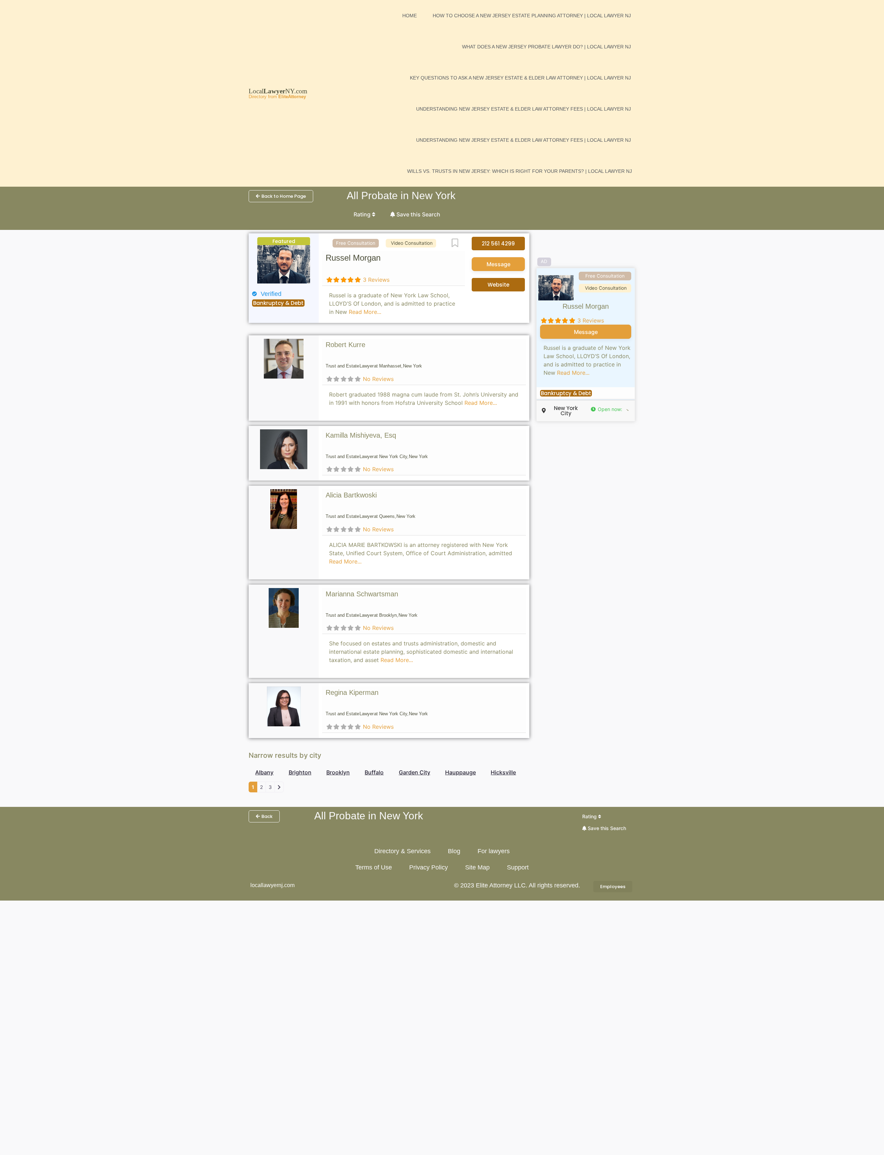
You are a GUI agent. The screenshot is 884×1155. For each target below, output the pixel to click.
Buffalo (374, 772)
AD (544, 261)
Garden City (414, 772)
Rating (363, 214)
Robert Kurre (345, 344)
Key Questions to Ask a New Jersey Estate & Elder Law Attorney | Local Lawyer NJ (520, 78)
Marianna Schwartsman (362, 594)
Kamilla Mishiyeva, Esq (361, 435)
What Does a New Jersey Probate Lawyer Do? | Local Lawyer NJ (546, 46)
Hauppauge (460, 772)
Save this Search (417, 214)
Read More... (365, 311)
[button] (609, 409)
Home (409, 15)
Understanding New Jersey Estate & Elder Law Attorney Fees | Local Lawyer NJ (523, 109)
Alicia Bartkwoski (351, 495)
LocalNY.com (278, 91)
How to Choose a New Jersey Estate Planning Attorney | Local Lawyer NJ (532, 15)
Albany (264, 772)
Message (498, 264)
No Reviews (378, 378)
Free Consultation (355, 243)
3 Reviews (376, 279)
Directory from (277, 96)
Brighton (300, 772)
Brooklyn (338, 772)
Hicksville (503, 772)
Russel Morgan (353, 257)
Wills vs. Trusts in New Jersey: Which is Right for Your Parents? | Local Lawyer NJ (519, 171)
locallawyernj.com (272, 885)
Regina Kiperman (352, 692)
